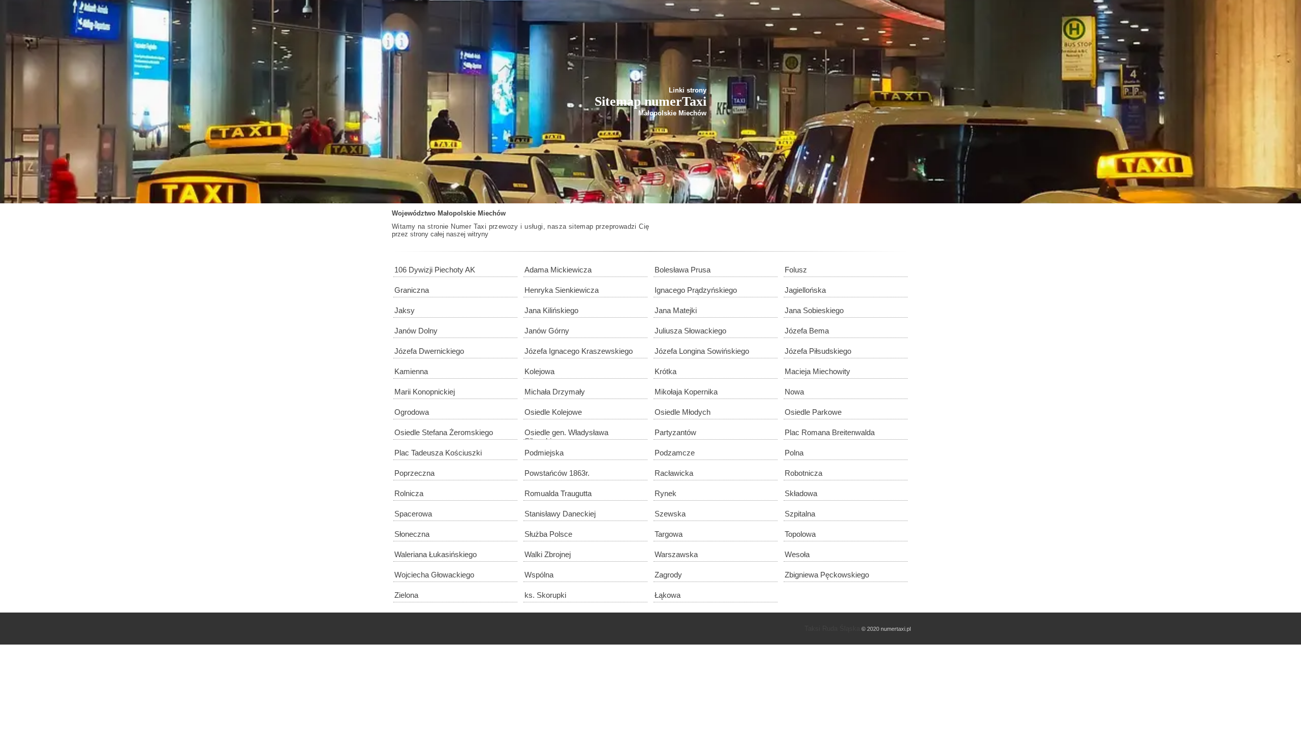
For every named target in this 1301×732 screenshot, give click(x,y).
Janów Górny (546, 330)
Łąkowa (667, 595)
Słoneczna (411, 534)
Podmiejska (544, 452)
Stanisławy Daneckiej (560, 513)
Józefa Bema (807, 330)
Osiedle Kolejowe (553, 412)
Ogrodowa (411, 412)
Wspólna (538, 574)
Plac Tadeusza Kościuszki (438, 452)
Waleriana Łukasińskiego (435, 554)
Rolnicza (408, 493)
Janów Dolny (416, 330)
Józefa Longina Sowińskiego (702, 351)
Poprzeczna (414, 473)
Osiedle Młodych (682, 412)
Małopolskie (457, 213)
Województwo (414, 213)
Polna (794, 452)
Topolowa (800, 534)
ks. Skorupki (545, 595)
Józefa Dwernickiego (429, 351)
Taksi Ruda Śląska (832, 628)
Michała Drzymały (554, 391)
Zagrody (668, 574)
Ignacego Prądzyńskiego (696, 290)
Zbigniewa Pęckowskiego (827, 574)
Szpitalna (800, 513)
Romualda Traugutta (558, 493)
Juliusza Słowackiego (690, 330)
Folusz (796, 269)
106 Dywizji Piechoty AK (434, 269)
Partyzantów (675, 432)
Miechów (492, 213)
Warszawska (676, 554)
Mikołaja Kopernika (686, 391)
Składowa (801, 493)
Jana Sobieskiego (814, 310)
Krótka (665, 371)
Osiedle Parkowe (813, 412)
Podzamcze (675, 452)
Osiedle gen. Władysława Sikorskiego (566, 434)
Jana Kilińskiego (551, 310)
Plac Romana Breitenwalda (830, 432)
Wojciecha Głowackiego (434, 574)
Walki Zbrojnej (547, 554)
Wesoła (797, 554)
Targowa (669, 534)
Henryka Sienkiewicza (561, 290)
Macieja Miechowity (817, 371)
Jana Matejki (676, 310)
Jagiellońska (805, 290)
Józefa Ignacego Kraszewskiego (578, 351)
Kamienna (411, 371)
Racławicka (674, 473)
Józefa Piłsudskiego (818, 351)
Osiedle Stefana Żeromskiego (443, 432)
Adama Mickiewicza (558, 269)
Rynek (665, 493)
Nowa (794, 391)
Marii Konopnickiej (424, 391)
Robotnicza (803, 473)
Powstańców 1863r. (557, 473)
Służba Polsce (548, 534)
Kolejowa (539, 371)
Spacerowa (413, 513)
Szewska (670, 513)
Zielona (406, 595)
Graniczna (411, 290)
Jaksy (404, 310)
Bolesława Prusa (682, 269)
